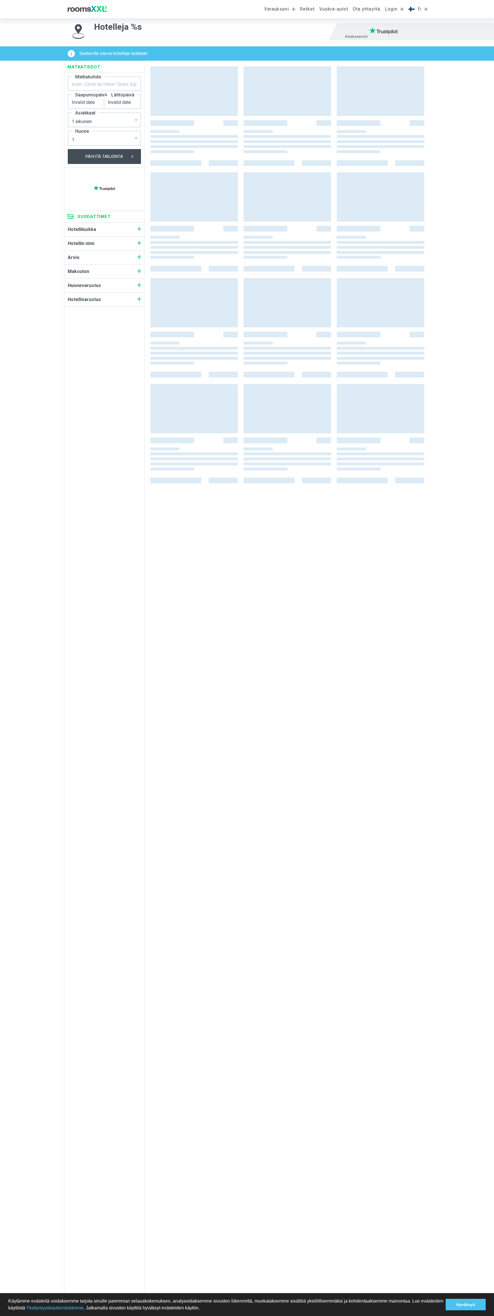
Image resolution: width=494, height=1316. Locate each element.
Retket (307, 9)
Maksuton (78, 271)
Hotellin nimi (81, 243)
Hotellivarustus (84, 299)
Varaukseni (276, 9)
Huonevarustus (84, 285)
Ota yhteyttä (366, 9)
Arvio (73, 257)
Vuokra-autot (333, 9)
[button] (201, 1308)
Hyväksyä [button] (465, 1304)
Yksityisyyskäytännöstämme (54, 1307)
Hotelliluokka (82, 229)
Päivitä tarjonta (104, 156)
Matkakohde (88, 77)
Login (391, 9)
